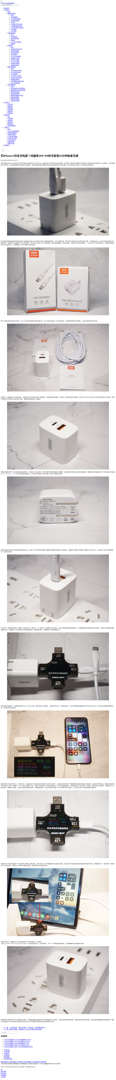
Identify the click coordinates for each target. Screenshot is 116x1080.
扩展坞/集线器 (15, 20)
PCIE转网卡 (14, 74)
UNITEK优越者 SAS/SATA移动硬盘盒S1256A (17, 1039)
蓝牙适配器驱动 (12, 133)
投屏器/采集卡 (15, 65)
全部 (8, 11)
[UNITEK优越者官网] (58, 3)
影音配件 (10, 45)
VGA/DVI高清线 (16, 56)
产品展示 (7, 10)
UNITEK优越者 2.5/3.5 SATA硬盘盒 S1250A (17, 1041)
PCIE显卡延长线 (16, 72)
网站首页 (7, 8)
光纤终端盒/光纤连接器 (18, 88)
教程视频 (10, 124)
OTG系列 (13, 31)
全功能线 (13, 29)
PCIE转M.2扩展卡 (16, 76)
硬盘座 (13, 40)
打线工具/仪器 (15, 100)
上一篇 (25, 1027)
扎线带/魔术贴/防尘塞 (17, 81)
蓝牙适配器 (14, 17)
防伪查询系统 (11, 125)
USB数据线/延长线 (16, 26)
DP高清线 (14, 54)
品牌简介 (10, 106)
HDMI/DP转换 (15, 60)
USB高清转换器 (15, 19)
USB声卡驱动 (11, 140)
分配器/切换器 (15, 63)
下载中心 (7, 127)
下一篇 (23, 1029)
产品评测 (10, 118)
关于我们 (7, 102)
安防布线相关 (11, 84)
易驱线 (13, 44)
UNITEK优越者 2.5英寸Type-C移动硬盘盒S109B (18, 1046)
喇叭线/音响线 (15, 92)
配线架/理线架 (15, 99)
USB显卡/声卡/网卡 (16, 24)
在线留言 (10, 111)
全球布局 (10, 109)
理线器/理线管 (15, 79)
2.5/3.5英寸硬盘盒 (16, 42)
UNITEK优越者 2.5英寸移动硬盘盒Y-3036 (16, 1043)
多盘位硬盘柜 (15, 38)
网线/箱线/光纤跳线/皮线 (18, 90)
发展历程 (10, 108)
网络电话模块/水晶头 (17, 95)
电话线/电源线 (15, 93)
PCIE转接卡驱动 (12, 136)
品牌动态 (10, 120)
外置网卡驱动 (11, 134)
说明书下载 (10, 143)
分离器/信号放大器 (16, 49)
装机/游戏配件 (11, 67)
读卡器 (13, 22)
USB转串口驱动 (12, 138)
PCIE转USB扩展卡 (16, 77)
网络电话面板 (15, 97)
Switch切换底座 (15, 83)
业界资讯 (10, 122)
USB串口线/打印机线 (17, 27)
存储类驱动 (10, 141)
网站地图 (43, 1062)
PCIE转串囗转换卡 (16, 70)
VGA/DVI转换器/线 (13, 131)
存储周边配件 (11, 33)
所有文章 (7, 1050)
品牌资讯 (7, 115)
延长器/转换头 (15, 51)
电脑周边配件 (11, 13)
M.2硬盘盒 (14, 36)
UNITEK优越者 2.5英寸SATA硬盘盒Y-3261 (17, 1045)
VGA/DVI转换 (15, 61)
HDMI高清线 (15, 52)
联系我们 (10, 113)
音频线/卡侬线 (15, 58)
